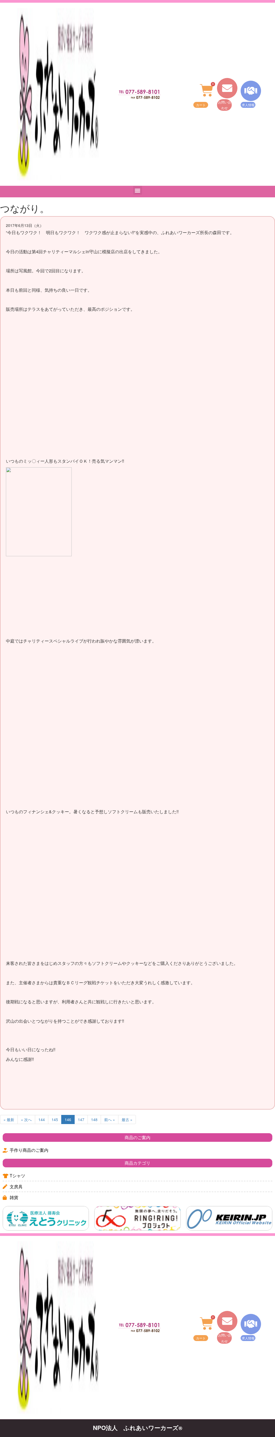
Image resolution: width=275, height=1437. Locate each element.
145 (55, 1119)
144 (41, 1119)
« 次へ (26, 1119)
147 (81, 1119)
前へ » (109, 1119)
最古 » (127, 1119)
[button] (137, 190)
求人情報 (248, 104)
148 (94, 1119)
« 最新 (8, 1119)
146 (68, 1119)
